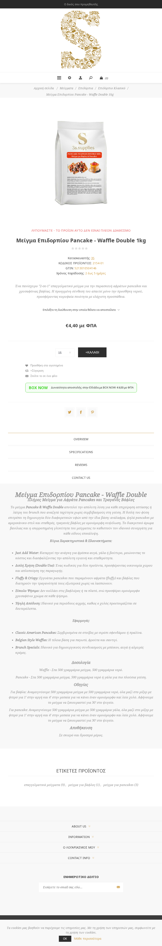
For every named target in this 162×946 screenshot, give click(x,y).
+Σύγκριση (36, 370)
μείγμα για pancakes (118, 785)
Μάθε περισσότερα (87, 939)
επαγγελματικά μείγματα (42, 785)
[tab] (81, 439)
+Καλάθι (92, 352)
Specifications (81, 452)
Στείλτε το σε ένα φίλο (43, 376)
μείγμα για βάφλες (81, 785)
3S (92, 258)
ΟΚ (65, 938)
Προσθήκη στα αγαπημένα (46, 365)
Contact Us (81, 478)
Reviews (81, 465)
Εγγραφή (117, 887)
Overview (81, 439)
